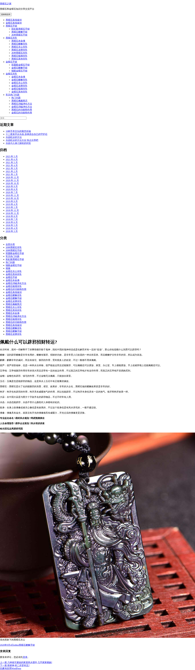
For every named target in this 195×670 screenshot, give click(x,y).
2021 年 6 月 (12, 159)
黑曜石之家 (5, 3)
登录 (25, 657)
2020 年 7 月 (12, 192)
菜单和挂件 (5, 14)
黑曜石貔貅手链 (19, 32)
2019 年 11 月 (12, 195)
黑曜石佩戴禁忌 (19, 100)
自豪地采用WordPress (10, 668)
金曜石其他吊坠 (19, 92)
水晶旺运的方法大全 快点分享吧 (22, 140)
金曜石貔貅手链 (19, 68)
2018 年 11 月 (12, 213)
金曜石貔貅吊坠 (19, 80)
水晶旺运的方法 (14, 137)
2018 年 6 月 (12, 222)
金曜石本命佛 (18, 77)
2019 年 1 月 (12, 207)
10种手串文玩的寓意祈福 (18, 131)
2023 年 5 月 (12, 156)
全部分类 (10, 244)
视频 (8, 268)
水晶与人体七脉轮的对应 (18, 143)
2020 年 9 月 (12, 186)
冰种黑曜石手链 (19, 35)
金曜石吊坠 (11, 74)
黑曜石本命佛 (18, 41)
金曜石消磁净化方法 (21, 106)
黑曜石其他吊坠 (19, 59)
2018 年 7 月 (12, 219)
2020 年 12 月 (12, 177)
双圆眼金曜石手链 (20, 65)
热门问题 (16, 97)
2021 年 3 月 (12, 168)
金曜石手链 (11, 62)
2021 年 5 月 (12, 162)
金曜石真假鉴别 (14, 23)
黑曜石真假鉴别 (14, 20)
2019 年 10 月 (12, 198)
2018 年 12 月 (12, 210)
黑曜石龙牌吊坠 (19, 50)
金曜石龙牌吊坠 (19, 86)
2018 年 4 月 (12, 228)
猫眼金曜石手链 (19, 71)
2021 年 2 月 (12, 171)
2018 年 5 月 (12, 225)
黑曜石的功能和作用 (21, 109)
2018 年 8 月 (12, 216)
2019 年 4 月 (12, 204)
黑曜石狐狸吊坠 (19, 56)
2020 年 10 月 (12, 183)
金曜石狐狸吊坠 (19, 89)
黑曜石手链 (11, 26)
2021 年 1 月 (12, 174)
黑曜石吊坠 (11, 38)
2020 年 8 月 (12, 189)
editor (16, 645)
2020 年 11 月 (12, 180)
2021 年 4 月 (12, 165)
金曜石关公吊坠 (19, 83)
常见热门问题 (12, 94)
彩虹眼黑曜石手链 (20, 29)
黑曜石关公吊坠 (19, 47)
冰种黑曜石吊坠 (19, 53)
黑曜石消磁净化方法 (21, 103)
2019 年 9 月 (12, 201)
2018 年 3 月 (12, 231)
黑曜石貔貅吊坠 (19, 44)
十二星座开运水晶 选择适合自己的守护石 (26, 134)
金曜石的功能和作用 (21, 112)
